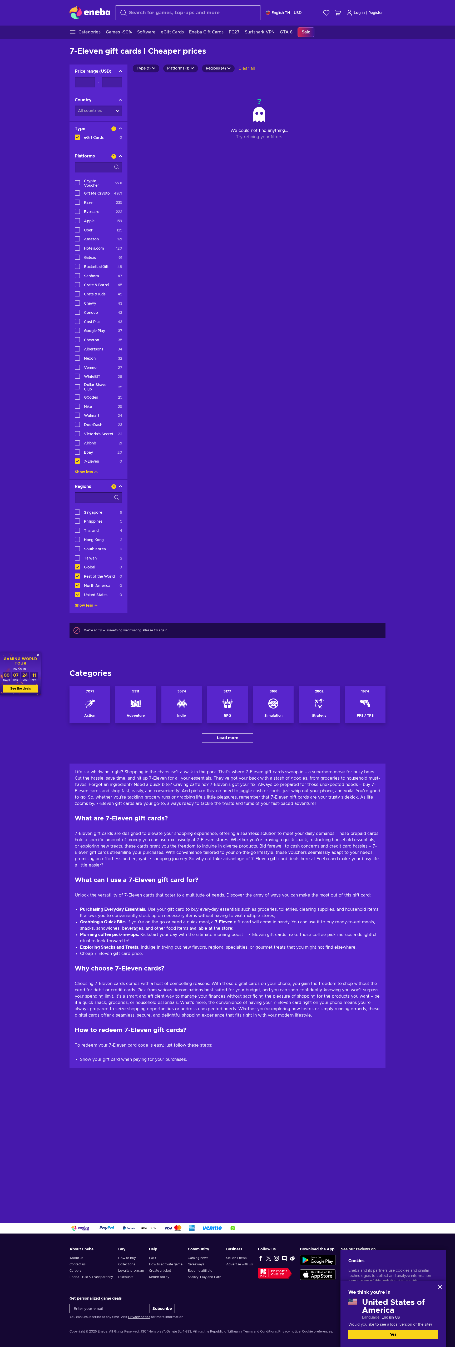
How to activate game (165, 1264)
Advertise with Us (239, 1264)
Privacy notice (139, 1317)
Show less (84, 472)
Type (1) (144, 68)
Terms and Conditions (260, 1331)
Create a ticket (160, 1270)
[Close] (440, 1287)
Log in (359, 13)
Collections (126, 1264)
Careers (75, 1270)
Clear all (247, 68)
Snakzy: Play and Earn (204, 1277)
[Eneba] (90, 12)
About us (76, 1258)
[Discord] (284, 1258)
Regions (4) (216, 68)
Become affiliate (200, 1270)
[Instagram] (276, 1258)
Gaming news (198, 1258)
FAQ (152, 1258)
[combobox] (188, 13)
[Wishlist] (326, 12)
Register (375, 13)
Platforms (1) (178, 68)
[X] (268, 1258)
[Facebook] (260, 1258)
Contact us (78, 1264)
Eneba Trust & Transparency (91, 1277)
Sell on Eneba (236, 1258)
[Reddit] (292, 1258)
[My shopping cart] (338, 12)
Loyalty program (131, 1270)
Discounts (125, 1277)
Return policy (159, 1277)
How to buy (127, 1258)
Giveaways (196, 1264)
